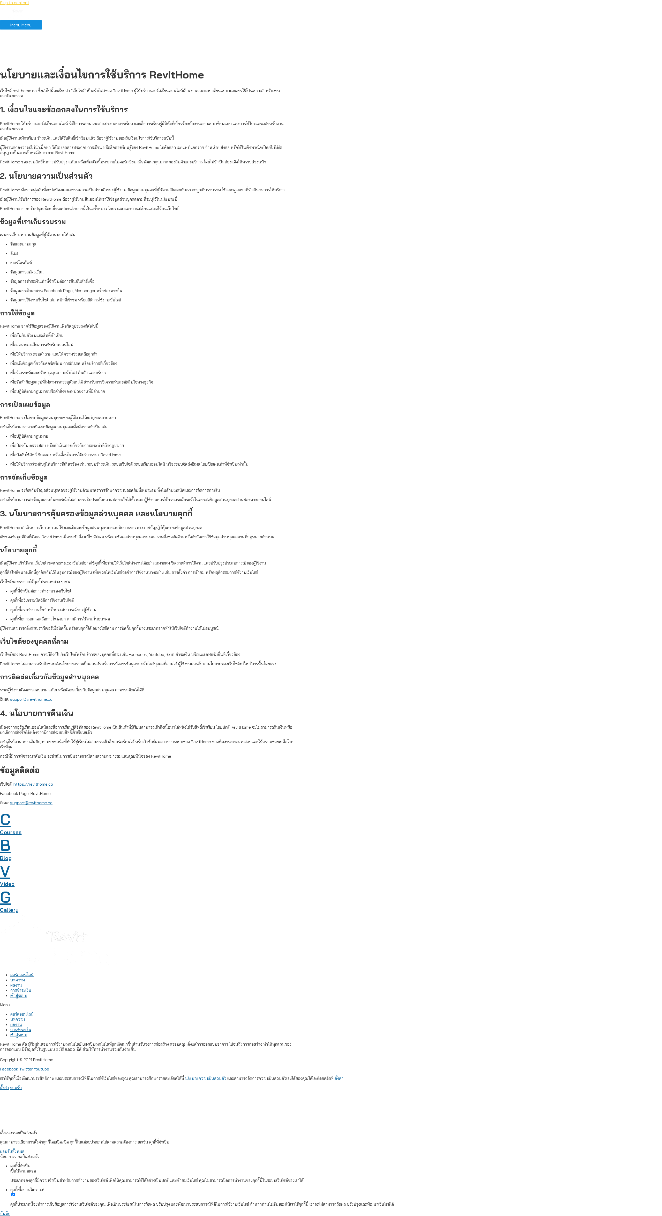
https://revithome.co (33, 784)
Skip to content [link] (14, 2)
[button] (147, 1004)
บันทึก (5, 1213)
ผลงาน (16, 47)
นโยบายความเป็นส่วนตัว (205, 1078)
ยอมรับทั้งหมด (12, 1151)
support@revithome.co (31, 699)
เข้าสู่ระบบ (19, 58)
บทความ (18, 42)
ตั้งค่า (339, 1078)
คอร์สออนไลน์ (23, 36)
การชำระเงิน (21, 53)
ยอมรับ (16, 1087)
